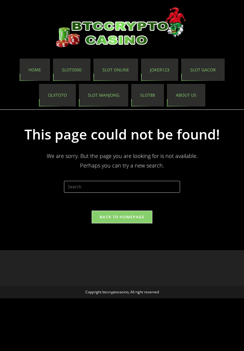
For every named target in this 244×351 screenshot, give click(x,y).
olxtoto (57, 95)
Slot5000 (72, 70)
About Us (186, 95)
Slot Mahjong (103, 95)
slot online (115, 70)
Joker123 (159, 70)
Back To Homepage (122, 217)
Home (35, 70)
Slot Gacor (203, 70)
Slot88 (147, 95)
